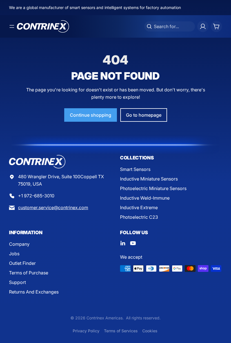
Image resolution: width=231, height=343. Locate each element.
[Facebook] (123, 243)
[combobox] (169, 26)
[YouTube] (133, 243)
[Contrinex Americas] (43, 26)
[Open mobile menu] (12, 26)
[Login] (202, 26)
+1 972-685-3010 (36, 195)
